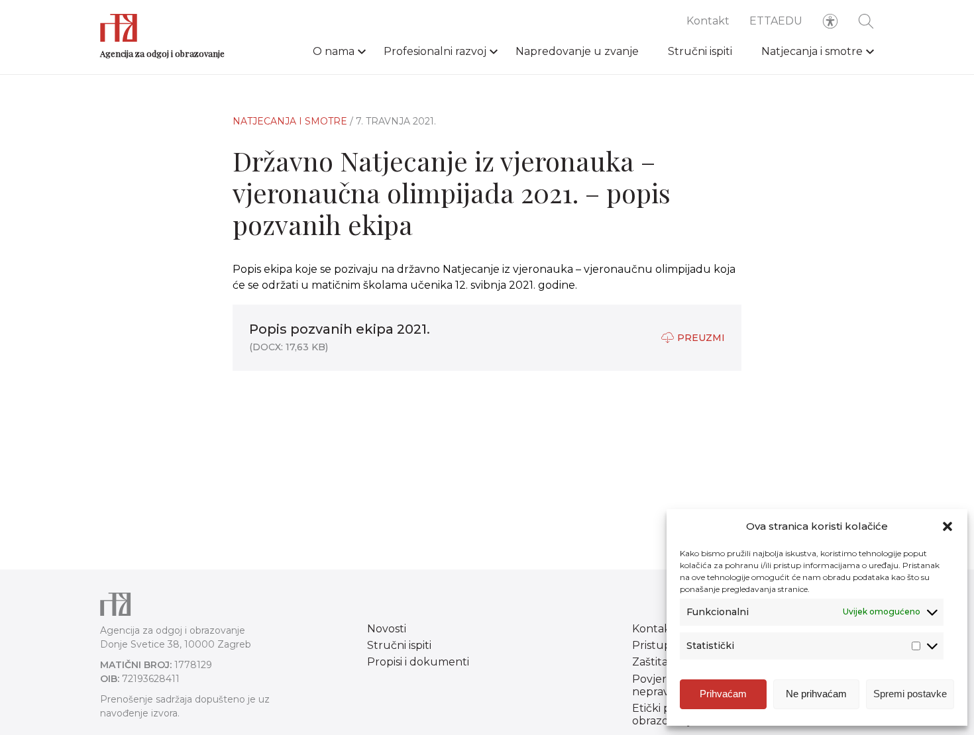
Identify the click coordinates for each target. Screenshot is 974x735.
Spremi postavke (910, 693)
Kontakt (708, 21)
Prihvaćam (723, 693)
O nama (333, 51)
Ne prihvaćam (816, 693)
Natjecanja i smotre (812, 51)
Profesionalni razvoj (435, 51)
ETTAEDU (775, 21)
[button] (947, 526)
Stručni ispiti (700, 51)
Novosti (386, 628)
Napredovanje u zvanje (577, 51)
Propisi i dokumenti (418, 662)
